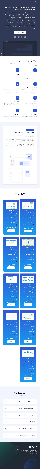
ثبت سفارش (28, 231)
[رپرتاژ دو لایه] (28, 242)
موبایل (36, 465)
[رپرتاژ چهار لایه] (28, 205)
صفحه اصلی (17, 449)
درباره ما (18, 453)
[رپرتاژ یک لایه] (11, 242)
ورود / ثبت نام (7, 1)
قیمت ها (17, 451)
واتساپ (35, 463)
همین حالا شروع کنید (20, 32)
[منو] (35, 2)
